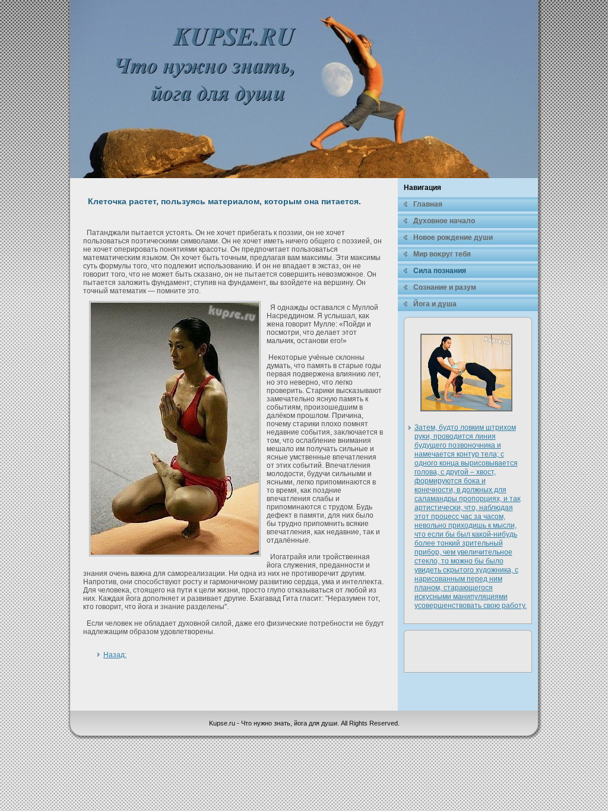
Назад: (114, 655)
